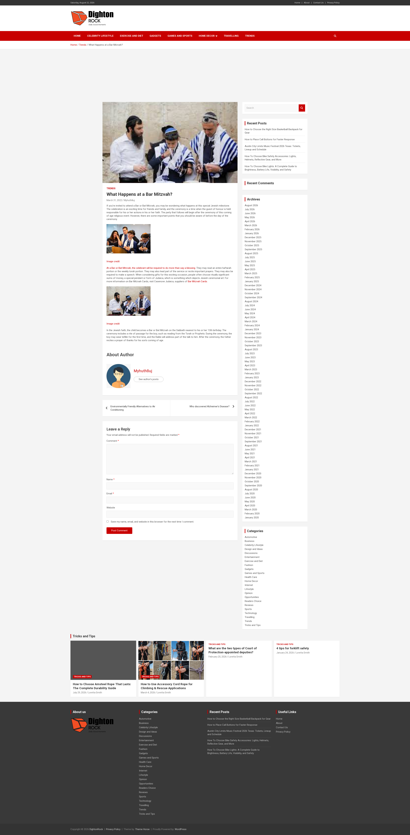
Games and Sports (180, 35)
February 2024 (252, 325)
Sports (248, 609)
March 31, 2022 (114, 200)
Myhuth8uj (129, 200)
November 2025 (253, 241)
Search (302, 108)
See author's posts (149, 379)
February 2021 (252, 465)
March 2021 (251, 461)
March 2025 (251, 273)
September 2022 (253, 393)
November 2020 (253, 477)
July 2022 (250, 401)
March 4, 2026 (148, 692)
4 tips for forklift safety (292, 648)
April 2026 (250, 221)
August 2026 (251, 205)
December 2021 (253, 429)
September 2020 (253, 485)
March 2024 (251, 321)
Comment (113, 440)
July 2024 (250, 305)
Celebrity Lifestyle (100, 35)
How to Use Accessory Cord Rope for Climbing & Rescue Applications (167, 686)
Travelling (231, 35)
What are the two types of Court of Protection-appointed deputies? (233, 650)
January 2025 (252, 281)
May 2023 (250, 361)
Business (249, 541)
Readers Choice (253, 601)
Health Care (251, 577)
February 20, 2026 (218, 656)
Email (110, 493)
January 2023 (252, 377)
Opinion (249, 593)
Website (111, 507)
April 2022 (250, 413)
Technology (251, 613)
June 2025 (250, 261)
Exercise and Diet (131, 35)
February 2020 (252, 513)
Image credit (113, 261)
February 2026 (252, 229)
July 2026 (250, 209)
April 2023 (250, 365)
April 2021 (250, 457)
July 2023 (250, 353)
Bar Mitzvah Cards (197, 281)
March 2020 (251, 509)
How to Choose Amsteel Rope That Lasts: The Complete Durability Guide (102, 686)
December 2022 (253, 381)
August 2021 (251, 445)
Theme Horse (142, 829)
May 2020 (250, 501)
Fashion (249, 565)
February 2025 (252, 277)
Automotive (251, 537)
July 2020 (250, 493)
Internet (249, 585)
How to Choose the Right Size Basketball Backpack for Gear (239, 718)
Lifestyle (249, 589)
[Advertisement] (205, 73)
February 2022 (252, 421)
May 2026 (250, 217)
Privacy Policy (333, 2)
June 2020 (250, 497)
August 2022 (251, 397)
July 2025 (250, 257)
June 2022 (250, 405)
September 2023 (253, 345)
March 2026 (251, 225)
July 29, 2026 (79, 692)
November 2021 (253, 433)
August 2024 (251, 301)
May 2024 (250, 313)
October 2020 (252, 481)
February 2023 (252, 373)
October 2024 (252, 293)
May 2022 (250, 409)
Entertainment (252, 557)
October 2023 (252, 341)
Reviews (249, 605)
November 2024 (253, 289)
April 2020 (250, 505)
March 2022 (251, 417)
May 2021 (250, 453)
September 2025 (253, 249)
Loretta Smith (95, 692)
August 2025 (251, 253)
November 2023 (253, 337)
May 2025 (250, 265)
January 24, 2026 (285, 652)
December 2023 (253, 333)
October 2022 (252, 389)
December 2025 (253, 237)
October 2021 (252, 437)
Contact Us (318, 2)
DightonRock (96, 829)
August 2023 (251, 349)
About (307, 2)
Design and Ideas (254, 549)
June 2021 (250, 449)
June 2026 (250, 213)
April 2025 (250, 269)
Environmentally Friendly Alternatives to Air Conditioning (133, 408)
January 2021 (252, 469)
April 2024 (250, 317)
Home (297, 2)
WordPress (180, 829)
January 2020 (252, 517)
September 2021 (253, 441)
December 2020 (253, 473)
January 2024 (252, 329)
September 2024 (253, 297)
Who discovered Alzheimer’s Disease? (209, 406)
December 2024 (253, 285)
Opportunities (252, 597)
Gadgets (155, 35)
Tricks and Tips (253, 625)
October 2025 (252, 245)
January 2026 (252, 233)
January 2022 (252, 425)
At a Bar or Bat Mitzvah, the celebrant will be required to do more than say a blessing (151, 268)
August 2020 (251, 489)
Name (111, 479)
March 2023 (251, 369)
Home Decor (207, 35)
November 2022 (253, 385)
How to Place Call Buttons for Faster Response (270, 139)
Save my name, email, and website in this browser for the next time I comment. (152, 521)
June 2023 (250, 357)
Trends (250, 35)
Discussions (251, 553)
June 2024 (250, 309)
